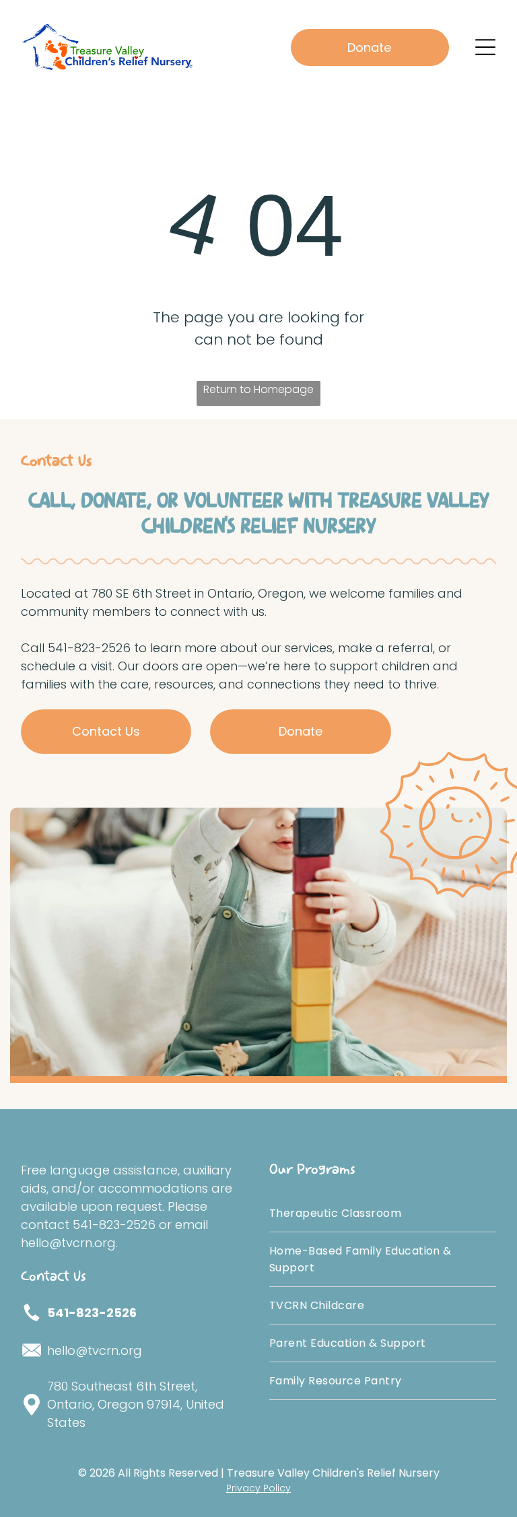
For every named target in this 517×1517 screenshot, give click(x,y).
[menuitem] (382, 1213)
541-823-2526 (92, 1312)
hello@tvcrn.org (94, 1350)
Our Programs (312, 1169)
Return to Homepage (258, 389)
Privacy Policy (258, 1488)
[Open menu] (485, 47)
